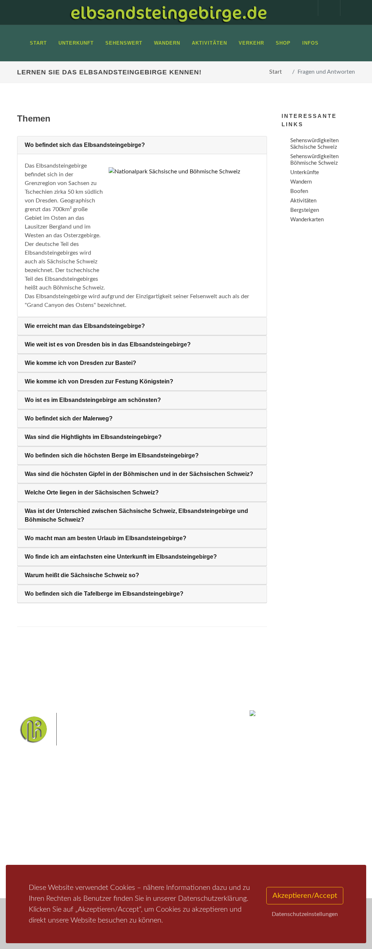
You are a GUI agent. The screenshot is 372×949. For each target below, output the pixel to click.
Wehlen (178, 839)
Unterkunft (39, 850)
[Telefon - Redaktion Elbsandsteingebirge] (325, 8)
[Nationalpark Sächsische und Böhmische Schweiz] (181, 171)
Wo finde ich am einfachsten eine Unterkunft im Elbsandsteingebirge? (121, 557)
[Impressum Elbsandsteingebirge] (303, 8)
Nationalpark (195, 816)
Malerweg (165, 816)
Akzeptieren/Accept (304, 895)
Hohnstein (146, 851)
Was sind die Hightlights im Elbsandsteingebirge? (93, 437)
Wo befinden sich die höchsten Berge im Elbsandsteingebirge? (112, 455)
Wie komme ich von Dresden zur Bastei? (80, 363)
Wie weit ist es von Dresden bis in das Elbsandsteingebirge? (108, 344)
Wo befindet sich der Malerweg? (69, 418)
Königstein (175, 851)
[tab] (142, 145)
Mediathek (38, 840)
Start (275, 72)
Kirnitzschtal (205, 851)
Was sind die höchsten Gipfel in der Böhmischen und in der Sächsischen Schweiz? (139, 474)
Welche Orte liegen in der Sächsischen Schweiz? (92, 492)
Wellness (145, 862)
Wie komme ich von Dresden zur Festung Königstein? (99, 381)
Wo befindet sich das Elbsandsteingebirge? (85, 145)
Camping (94, 852)
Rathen (200, 839)
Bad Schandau (150, 839)
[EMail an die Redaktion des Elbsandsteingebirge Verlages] (347, 8)
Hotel (90, 815)
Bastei (142, 816)
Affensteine (148, 828)
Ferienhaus (96, 843)
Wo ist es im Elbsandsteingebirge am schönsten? (93, 400)
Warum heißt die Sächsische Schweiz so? (82, 575)
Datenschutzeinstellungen (305, 914)
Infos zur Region (36, 828)
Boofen (168, 862)
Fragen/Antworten (47, 815)
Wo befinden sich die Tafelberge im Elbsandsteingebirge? (104, 594)
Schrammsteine (183, 828)
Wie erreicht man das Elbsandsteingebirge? (85, 326)
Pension (93, 824)
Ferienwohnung (102, 834)
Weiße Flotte (218, 828)
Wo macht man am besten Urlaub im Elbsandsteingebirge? (105, 538)
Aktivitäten (39, 859)
